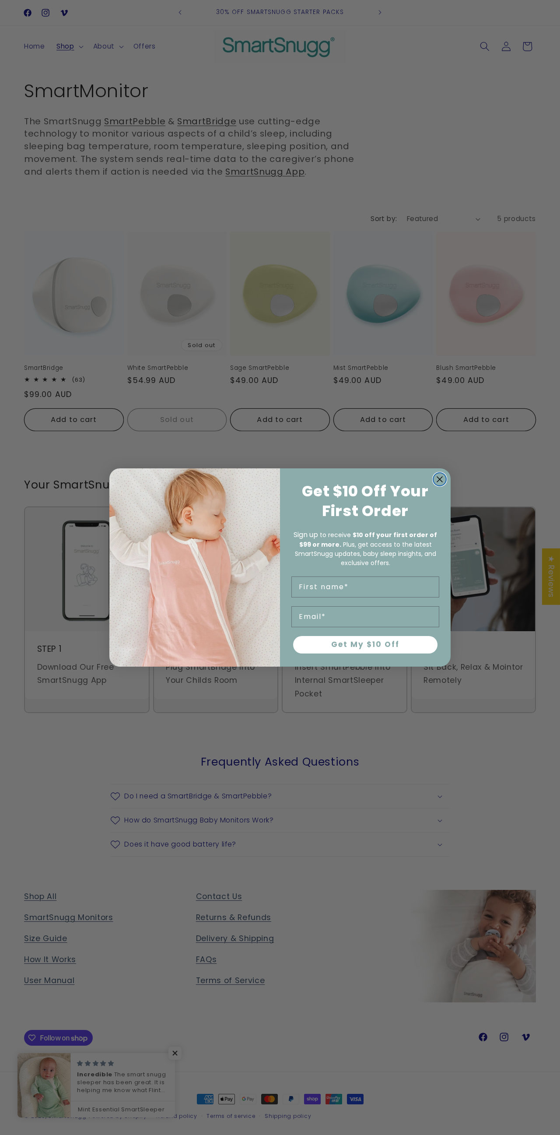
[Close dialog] (439, 479)
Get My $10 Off (365, 644)
